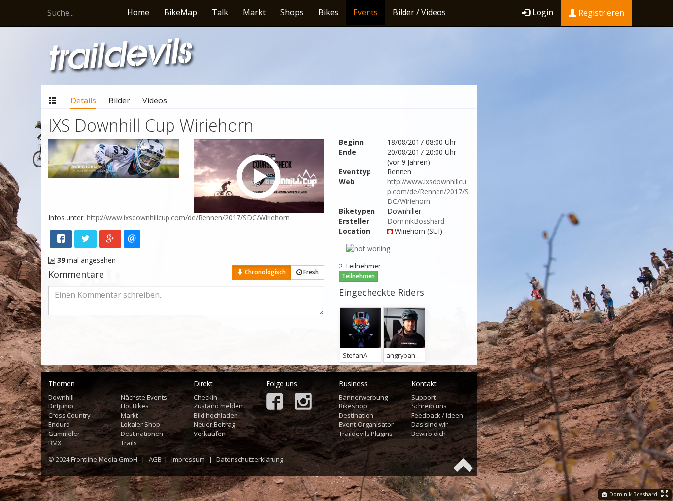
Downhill (61, 397)
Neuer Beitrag (214, 424)
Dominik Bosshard (632, 494)
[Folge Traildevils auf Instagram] (303, 402)
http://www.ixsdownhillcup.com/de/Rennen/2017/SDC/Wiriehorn (428, 191)
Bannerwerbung (363, 397)
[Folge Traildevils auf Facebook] (274, 402)
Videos (154, 100)
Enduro (59, 424)
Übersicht (53, 101)
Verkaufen (210, 433)
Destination (356, 415)
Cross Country (69, 415)
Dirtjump (60, 405)
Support (423, 397)
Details (83, 100)
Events (365, 12)
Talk (220, 12)
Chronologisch (264, 272)
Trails (129, 442)
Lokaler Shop (140, 424)
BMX (55, 442)
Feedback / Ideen (437, 415)
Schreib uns (429, 405)
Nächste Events (144, 397)
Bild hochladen (216, 415)
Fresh (310, 272)
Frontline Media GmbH (104, 459)
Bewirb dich (428, 433)
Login (542, 12)
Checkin (205, 397)
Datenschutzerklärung (249, 459)
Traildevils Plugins (366, 433)
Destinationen (142, 433)
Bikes (328, 12)
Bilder (119, 100)
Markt (254, 12)
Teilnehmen (358, 276)
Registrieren (600, 12)
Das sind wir (429, 424)
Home (138, 12)
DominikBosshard (415, 221)
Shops (291, 12)
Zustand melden (218, 405)
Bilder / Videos (419, 12)
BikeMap (180, 12)
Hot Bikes (135, 405)
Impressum (188, 459)
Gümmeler (64, 433)
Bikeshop (353, 405)
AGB (155, 459)
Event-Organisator (366, 424)
